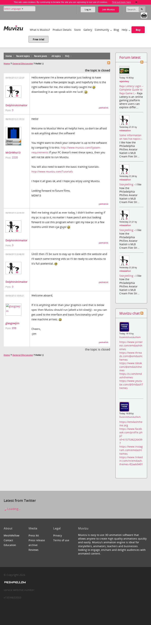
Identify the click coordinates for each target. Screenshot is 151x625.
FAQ (67, 56)
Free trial (38, 39)
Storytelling (126, 184)
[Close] (136, 2)
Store (77, 29)
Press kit (34, 535)
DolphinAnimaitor (16, 105)
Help (124, 29)
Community (102, 29)
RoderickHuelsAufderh (130, 337)
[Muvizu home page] (13, 27)
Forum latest (130, 57)
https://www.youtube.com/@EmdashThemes (131, 384)
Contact (8, 540)
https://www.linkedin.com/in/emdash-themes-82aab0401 (131, 460)
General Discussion (22, 63)
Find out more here (121, 2)
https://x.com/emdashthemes (130, 375)
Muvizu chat (129, 313)
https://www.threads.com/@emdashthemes (130, 356)
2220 (15, 157)
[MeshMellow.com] (15, 582)
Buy (138, 29)
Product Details (62, 29)
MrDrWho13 (13, 152)
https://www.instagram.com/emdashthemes (131, 450)
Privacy (57, 535)
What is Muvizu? (40, 29)
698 (14, 328)
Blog (116, 29)
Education (10, 545)
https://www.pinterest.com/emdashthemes (131, 345)
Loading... (14, 509)
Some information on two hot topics (130, 136)
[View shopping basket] (144, 15)
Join (108, 9)
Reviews (33, 550)
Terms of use (61, 540)
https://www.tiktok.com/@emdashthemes (131, 366)
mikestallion (125, 130)
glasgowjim (12, 323)
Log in (88, 9)
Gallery (87, 29)
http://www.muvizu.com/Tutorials (52, 171)
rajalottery (124, 81)
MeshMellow (11, 535)
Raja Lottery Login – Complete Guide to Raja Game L (131, 89)
